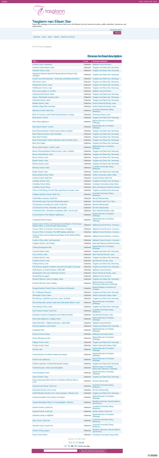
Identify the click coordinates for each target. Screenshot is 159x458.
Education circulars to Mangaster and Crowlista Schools (53, 315)
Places (50, 37)
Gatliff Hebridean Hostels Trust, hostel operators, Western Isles (55, 393)
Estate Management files (42, 338)
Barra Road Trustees (40, 137)
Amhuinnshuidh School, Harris (43, 94)
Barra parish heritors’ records (43, 127)
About (146, 1)
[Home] (49, 11)
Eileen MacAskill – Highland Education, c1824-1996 (51, 323)
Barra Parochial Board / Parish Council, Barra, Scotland (52, 131)
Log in (155, 1)
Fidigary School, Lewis (41, 342)
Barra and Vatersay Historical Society (106, 187)
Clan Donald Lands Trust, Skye (104, 201)
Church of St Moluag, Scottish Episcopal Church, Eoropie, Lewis (56, 190)
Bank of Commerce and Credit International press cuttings (53, 115)
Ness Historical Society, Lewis (103, 211)
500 (75, 446)
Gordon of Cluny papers (41, 431)
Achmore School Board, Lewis (43, 67)
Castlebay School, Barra (41, 184)
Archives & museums (68, 37)
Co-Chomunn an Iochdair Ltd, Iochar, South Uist (50, 204)
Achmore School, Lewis (41, 70)
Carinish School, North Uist (42, 178)
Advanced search (116, 30)
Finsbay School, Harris (41, 345)
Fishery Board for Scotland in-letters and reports (50, 354)
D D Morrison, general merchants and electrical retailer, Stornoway (56, 267)
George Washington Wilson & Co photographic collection (53, 402)
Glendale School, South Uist (43, 426)
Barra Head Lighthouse (41, 122)
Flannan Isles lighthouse (41, 359)
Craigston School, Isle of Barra (44, 243)
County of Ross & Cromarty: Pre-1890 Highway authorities (53, 232)
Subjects (56, 37)
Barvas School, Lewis (40, 157)
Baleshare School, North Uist (43, 110)
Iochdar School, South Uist (102, 411)
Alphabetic (48, 46)
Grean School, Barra (40, 435)
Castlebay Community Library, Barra (106, 184)
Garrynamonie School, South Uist (45, 386)
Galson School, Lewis (40, 377)
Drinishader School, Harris (42, 295)
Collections (36, 37)
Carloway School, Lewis (41, 181)
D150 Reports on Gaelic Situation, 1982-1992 (49, 270)
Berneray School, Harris (41, 168)
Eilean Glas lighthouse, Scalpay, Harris (47, 319)
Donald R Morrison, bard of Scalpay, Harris (48, 279)
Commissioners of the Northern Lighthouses (48, 215)
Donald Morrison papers (41, 276)
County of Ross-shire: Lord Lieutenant (46, 240)
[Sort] (37, 61)
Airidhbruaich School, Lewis (42, 88)
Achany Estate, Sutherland (42, 64)
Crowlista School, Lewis (41, 258)
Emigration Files (38, 330)
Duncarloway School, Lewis (42, 307)
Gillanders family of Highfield (43, 415)
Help (150, 1)
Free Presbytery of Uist (41, 373)
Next (80, 442)
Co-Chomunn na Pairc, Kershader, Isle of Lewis (50, 208)
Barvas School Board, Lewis (43, 154)
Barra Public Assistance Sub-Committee (47, 134)
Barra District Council (40, 118)
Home (141, 1)
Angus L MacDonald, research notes (46, 97)
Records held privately (101, 198)
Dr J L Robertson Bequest (42, 292)
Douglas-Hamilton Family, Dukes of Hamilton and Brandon (53, 288)
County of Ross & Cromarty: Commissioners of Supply (52, 229)
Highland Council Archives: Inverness (106, 225)
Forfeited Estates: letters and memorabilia (48, 368)
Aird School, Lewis (39, 82)
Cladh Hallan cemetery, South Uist (45, 198)
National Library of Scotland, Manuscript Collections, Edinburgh (105, 283)
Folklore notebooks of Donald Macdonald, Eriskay (50, 364)
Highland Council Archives (102, 64)
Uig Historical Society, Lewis (103, 261)
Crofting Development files (42, 247)
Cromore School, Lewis (41, 251)
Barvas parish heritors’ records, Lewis (46, 147)
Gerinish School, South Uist (43, 407)
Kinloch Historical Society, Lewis (104, 103)
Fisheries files (38, 349)
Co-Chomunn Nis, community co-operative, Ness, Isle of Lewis (55, 211)
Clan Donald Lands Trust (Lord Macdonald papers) (51, 201)
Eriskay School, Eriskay (41, 334)
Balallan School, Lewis (41, 103)
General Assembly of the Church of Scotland (49, 397)
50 (69, 446)
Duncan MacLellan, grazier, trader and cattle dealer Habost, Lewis (56, 302)
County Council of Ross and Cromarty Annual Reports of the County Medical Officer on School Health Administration (57, 225)
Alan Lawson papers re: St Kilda (44, 91)
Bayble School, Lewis (40, 160)
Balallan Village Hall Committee (44, 106)
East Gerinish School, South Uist (44, 311)
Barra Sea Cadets (39, 143)
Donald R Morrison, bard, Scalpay (45, 283)
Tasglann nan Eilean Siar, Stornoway (106, 67)
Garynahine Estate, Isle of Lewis (44, 390)
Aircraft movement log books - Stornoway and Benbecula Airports (56, 79)
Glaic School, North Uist (41, 420)
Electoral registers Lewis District (44, 326)
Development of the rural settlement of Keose (49, 273)
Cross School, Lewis (40, 254)
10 (65, 446)
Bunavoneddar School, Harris (43, 175)
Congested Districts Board (42, 220)
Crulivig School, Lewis (40, 264)
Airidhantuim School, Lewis (42, 85)
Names (44, 37)
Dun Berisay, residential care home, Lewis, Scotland (51, 298)
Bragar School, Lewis (40, 172)
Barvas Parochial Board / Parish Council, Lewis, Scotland (53, 151)
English (4, 1)
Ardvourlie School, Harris (41, 100)
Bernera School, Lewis (41, 164)
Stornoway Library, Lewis (101, 115)
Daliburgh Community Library (103, 334)
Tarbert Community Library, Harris (105, 175)
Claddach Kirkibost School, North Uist (46, 194)
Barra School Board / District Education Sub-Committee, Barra (55, 140)
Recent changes (37, 46)
